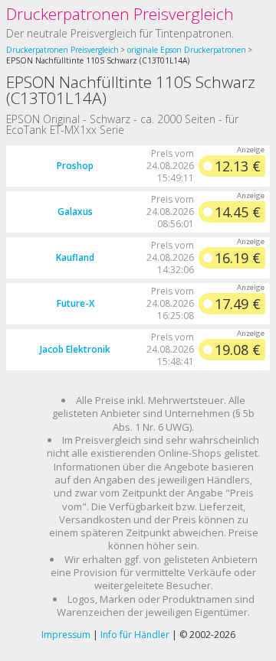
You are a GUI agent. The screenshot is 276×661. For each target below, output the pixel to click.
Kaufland (75, 257)
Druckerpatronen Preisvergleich (120, 13)
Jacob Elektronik (75, 349)
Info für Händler (134, 634)
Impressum (65, 634)
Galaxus (75, 211)
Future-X (75, 303)
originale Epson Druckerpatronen (186, 49)
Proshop (75, 165)
